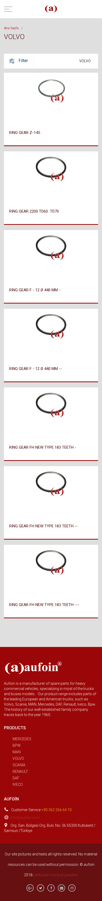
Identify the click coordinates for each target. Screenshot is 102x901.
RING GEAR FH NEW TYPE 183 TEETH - (42, 447)
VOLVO (18, 758)
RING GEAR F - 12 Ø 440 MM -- (35, 368)
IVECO (18, 784)
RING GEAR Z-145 (24, 132)
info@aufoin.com (25, 818)
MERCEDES (22, 739)
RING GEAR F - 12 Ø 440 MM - (34, 290)
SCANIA (19, 765)
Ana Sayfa (11, 28)
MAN (17, 752)
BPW (17, 745)
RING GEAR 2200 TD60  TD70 (34, 211)
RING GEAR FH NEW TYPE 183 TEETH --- (44, 604)
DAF (16, 778)
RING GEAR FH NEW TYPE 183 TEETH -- (43, 526)
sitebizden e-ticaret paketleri (55, 875)
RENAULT (20, 771)
